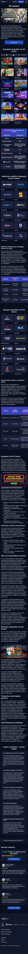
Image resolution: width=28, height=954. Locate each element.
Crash (16, 54)
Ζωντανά (10, 54)
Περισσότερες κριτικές (14, 907)
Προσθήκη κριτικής (14, 859)
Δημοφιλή (3, 54)
